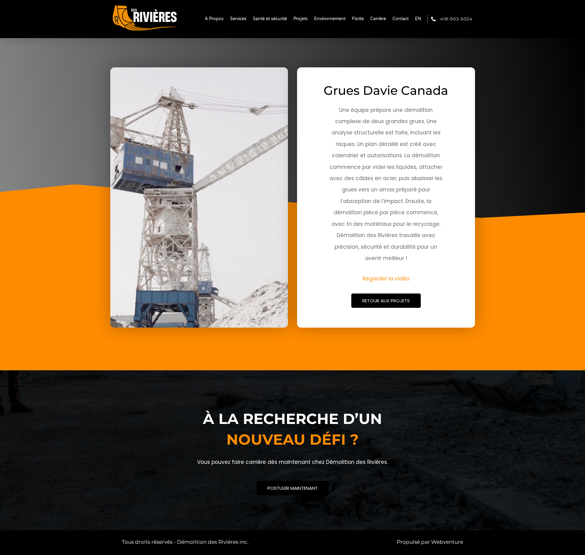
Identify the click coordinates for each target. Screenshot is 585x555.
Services (238, 18)
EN (418, 18)
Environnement (330, 18)
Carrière (378, 18)
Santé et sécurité (270, 18)
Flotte (358, 18)
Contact (400, 18)
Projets (300, 18)
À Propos (214, 18)
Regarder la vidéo (386, 278)
